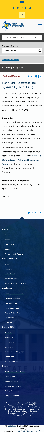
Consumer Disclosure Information (23, 412)
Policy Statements (20, 407)
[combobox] (22, 37)
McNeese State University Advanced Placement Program (21, 159)
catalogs (12, 426)
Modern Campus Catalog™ (28, 431)
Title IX (28, 413)
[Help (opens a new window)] (40, 76)
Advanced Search (10, 59)
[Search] (39, 51)
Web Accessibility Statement (24, 414)
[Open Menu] (22, 3)
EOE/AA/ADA (27, 405)
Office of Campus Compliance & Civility (19, 403)
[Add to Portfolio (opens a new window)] (28, 76)
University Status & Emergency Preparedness (22, 408)
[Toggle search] (22, 15)
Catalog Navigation (14, 67)
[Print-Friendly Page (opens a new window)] (36, 76)
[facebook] (13, 8)
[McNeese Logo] (13, 26)
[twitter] (18, 8)
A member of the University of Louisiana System (22, 410)
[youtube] (30, 8)
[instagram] (22, 8)
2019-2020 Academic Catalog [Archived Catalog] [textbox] (22, 37)
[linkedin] (26, 8)
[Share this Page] (32, 76)
